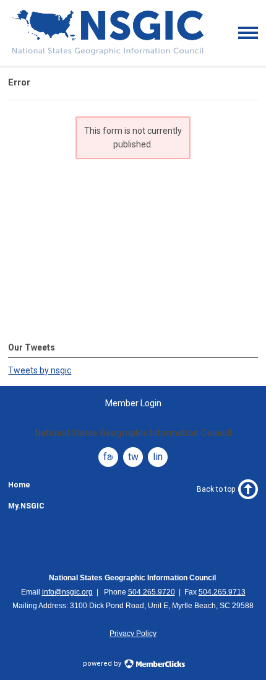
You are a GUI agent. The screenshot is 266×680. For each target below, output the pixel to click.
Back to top (216, 489)
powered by (103, 664)
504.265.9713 (222, 592)
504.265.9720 (151, 592)
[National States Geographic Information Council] (108, 53)
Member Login (133, 403)
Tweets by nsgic (39, 370)
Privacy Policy (133, 633)
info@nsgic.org (67, 592)
